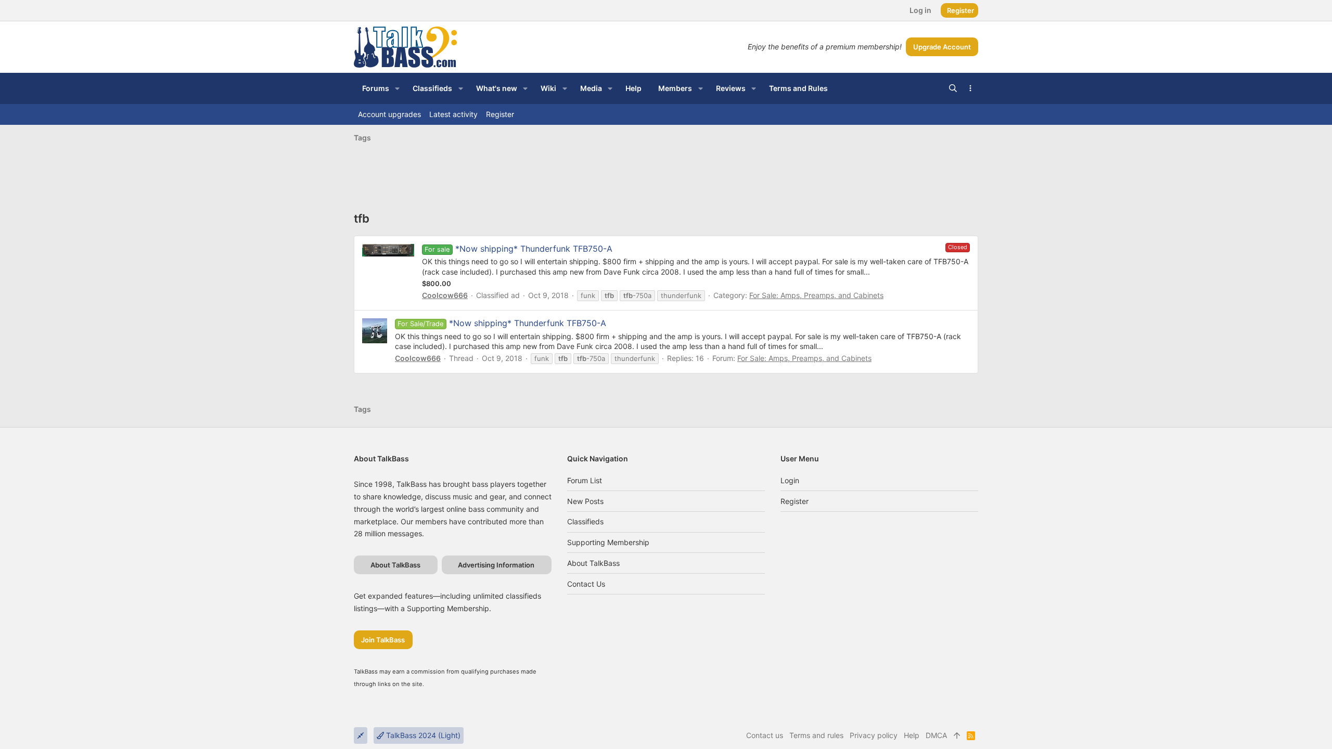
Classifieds (585, 521)
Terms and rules (816, 735)
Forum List (584, 480)
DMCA (936, 735)
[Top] (957, 735)
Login (789, 480)
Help (911, 735)
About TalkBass (593, 563)
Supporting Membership (608, 542)
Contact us (586, 583)
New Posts (585, 501)
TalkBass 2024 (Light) (422, 735)
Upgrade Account (942, 47)
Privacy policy (874, 735)
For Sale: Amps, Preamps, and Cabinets (816, 295)
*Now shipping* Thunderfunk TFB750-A (533, 248)
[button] (397, 88)
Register (794, 501)
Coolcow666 (445, 295)
